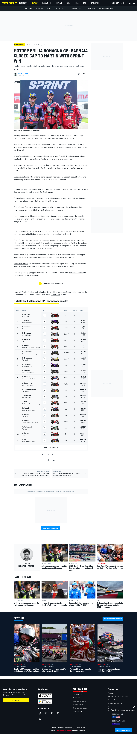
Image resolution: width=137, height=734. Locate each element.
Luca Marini (55, 294)
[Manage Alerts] (53, 460)
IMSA (76, 3)
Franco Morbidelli (32, 275)
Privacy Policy (80, 727)
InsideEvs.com (77, 694)
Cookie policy (69, 727)
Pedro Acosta (47, 248)
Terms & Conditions (57, 727)
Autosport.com (78, 704)
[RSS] (40, 719)
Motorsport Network (64, 730)
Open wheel (96, 3)
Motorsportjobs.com (79, 701)
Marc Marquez (27, 240)
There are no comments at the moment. (51, 492)
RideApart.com (78, 711)
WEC (68, 3)
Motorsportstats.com (80, 708)
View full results (51, 447)
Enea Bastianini (77, 231)
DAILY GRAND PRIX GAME (43, 8)
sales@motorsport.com (115, 703)
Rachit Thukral (23, 73)
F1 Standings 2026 (75, 8)
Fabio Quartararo (21, 263)
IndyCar (59, 3)
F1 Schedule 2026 (59, 8)
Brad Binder (48, 168)
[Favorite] (79, 74)
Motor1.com (76, 698)
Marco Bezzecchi (76, 272)
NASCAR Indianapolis (106, 8)
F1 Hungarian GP (90, 8)
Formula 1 (23, 3)
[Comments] (84, 74)
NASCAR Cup (46, 3)
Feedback (111, 693)
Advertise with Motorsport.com (118, 696)
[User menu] (134, 3)
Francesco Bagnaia (38, 135)
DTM (84, 3)
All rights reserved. (79, 730)
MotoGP (35, 3)
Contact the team (114, 700)
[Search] (130, 3)
